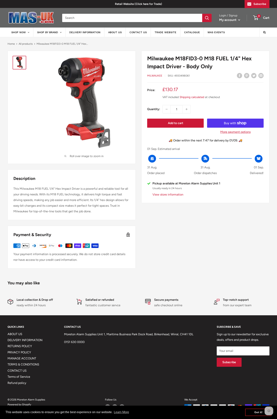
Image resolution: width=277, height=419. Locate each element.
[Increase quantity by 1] (187, 109)
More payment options (235, 132)
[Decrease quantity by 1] (167, 109)
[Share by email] (261, 75)
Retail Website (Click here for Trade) (138, 4)
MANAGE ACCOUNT (22, 358)
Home (11, 43)
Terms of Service (19, 376)
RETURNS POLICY (20, 346)
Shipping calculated (192, 97)
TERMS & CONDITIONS (23, 364)
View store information (167, 194)
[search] (132, 18)
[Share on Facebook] (239, 75)
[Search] (207, 18)
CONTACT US (17, 370)
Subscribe (259, 4)
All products (26, 43)
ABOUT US (15, 334)
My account (228, 20)
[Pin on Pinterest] (246, 75)
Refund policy (17, 383)
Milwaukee (154, 75)
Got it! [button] (258, 412)
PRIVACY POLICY (19, 352)
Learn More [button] (121, 412)
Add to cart (175, 123)
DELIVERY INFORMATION (25, 340)
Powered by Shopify (19, 404)
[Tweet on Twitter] (253, 75)
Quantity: (153, 109)
